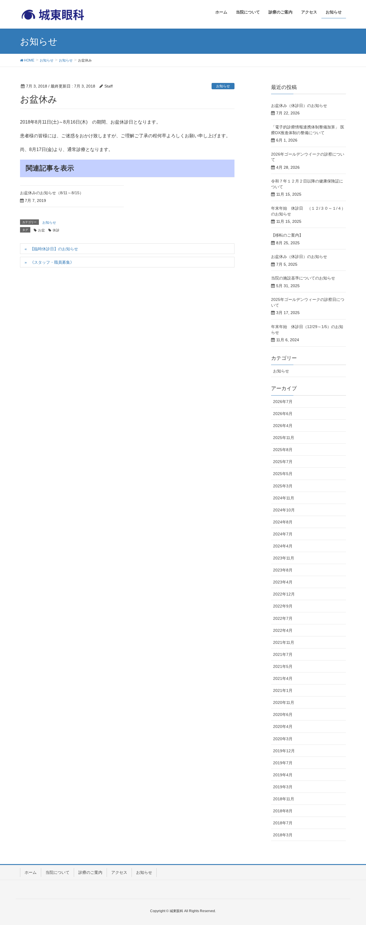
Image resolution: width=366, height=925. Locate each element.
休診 (56, 230)
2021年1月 (283, 690)
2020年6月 (283, 714)
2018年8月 (283, 811)
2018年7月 (283, 823)
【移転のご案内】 (287, 235)
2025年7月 (283, 461)
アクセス (119, 872)
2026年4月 (283, 425)
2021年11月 (283, 642)
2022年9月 (283, 606)
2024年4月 (283, 546)
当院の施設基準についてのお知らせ (303, 278)
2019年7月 (283, 763)
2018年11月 (283, 799)
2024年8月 (283, 522)
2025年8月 (283, 449)
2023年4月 (283, 582)
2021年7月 (283, 654)
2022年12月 (284, 594)
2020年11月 (283, 702)
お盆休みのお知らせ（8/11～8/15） (51, 192)
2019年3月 (283, 787)
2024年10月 (284, 510)
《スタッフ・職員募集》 (52, 262)
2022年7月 (283, 618)
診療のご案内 (90, 872)
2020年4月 (283, 726)
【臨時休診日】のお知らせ (54, 249)
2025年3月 (283, 486)
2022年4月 (283, 630)
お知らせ (223, 86)
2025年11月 (283, 437)
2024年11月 (283, 498)
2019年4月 (283, 775)
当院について (57, 872)
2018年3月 (283, 835)
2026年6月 (283, 413)
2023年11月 (283, 558)
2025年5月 (283, 473)
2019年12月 (284, 751)
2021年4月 (283, 678)
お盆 (41, 230)
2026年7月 (283, 401)
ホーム (31, 872)
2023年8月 (283, 570)
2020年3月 (283, 739)
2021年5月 (283, 666)
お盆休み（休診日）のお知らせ (299, 105)
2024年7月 (283, 534)
